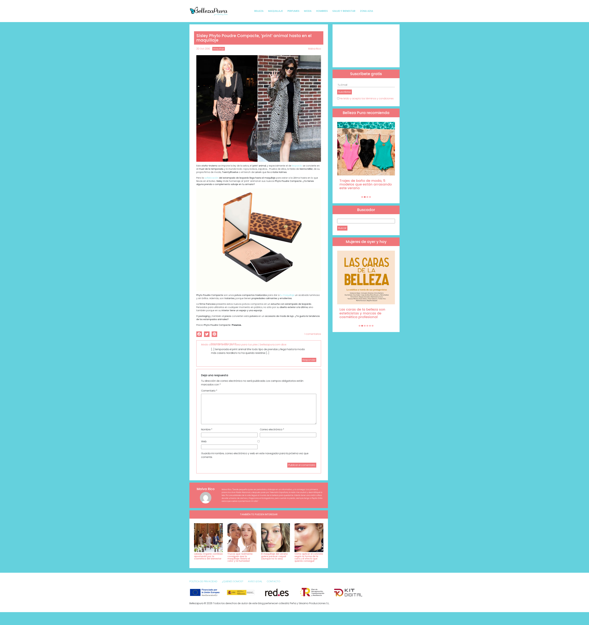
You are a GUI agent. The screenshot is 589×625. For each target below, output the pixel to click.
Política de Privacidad (203, 581)
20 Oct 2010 (203, 48)
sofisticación (211, 177)
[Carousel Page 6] (372, 326)
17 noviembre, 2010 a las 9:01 (223, 343)
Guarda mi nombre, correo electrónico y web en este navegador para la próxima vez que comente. (254, 455)
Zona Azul (366, 11)
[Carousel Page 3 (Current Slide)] (367, 197)
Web (204, 441)
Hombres (322, 11)
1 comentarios (312, 334)
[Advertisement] (366, 45)
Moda (308, 11)
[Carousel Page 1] (362, 197)
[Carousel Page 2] (365, 197)
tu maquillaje (287, 295)
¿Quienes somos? (232, 581)
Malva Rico (314, 48)
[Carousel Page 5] (370, 326)
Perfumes (293, 11)
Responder (309, 360)
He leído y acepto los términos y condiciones (367, 98)
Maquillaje (275, 11)
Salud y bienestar (343, 11)
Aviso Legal (255, 581)
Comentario (209, 390)
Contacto (273, 581)
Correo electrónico (272, 429)
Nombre (206, 429)
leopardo (297, 165)
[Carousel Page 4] (370, 197)
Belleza (259, 11)
